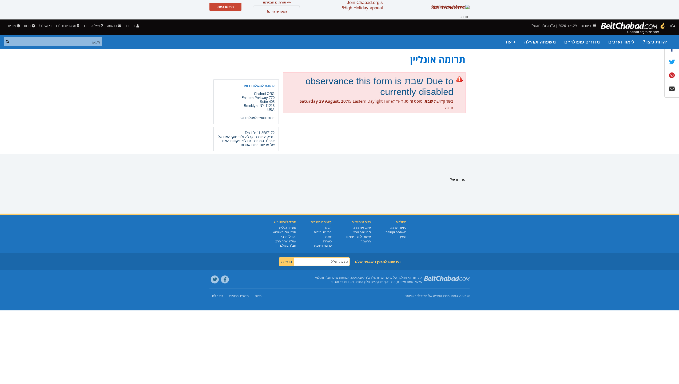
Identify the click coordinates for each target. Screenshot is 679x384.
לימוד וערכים (621, 42)
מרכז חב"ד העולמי (326, 277)
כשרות (327, 241)
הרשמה (365, 241)
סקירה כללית (287, 228)
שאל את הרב (91, 25)
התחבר (130, 25)
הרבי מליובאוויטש (284, 232)
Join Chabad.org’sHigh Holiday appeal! (362, 5)
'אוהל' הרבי (288, 237)
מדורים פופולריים (582, 42)
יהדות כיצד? (655, 42)
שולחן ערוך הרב (285, 241)
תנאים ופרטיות (239, 296)
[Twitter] (215, 279)
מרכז (446, 296)
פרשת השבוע (323, 245)
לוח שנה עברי (362, 232)
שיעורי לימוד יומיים (358, 237)
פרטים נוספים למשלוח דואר (257, 117)
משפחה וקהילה (540, 42)
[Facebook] (225, 279)
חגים (328, 228)
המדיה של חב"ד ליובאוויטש (424, 296)
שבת (328, 237)
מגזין (403, 237)
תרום (27, 25)
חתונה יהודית (323, 232)
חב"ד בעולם (288, 245)
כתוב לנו (217, 296)
